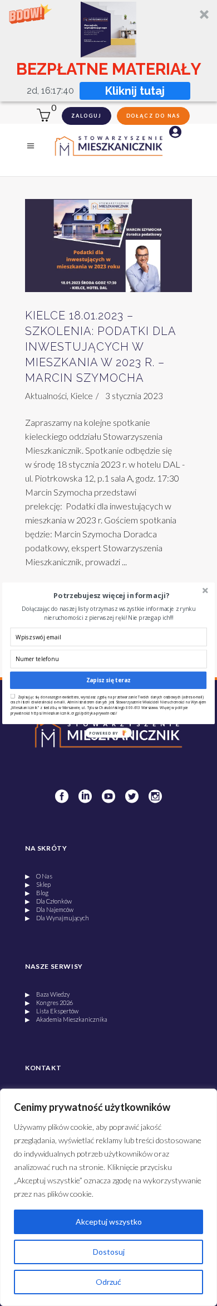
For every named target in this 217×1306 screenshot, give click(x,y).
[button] (112, 595)
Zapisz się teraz (108, 680)
